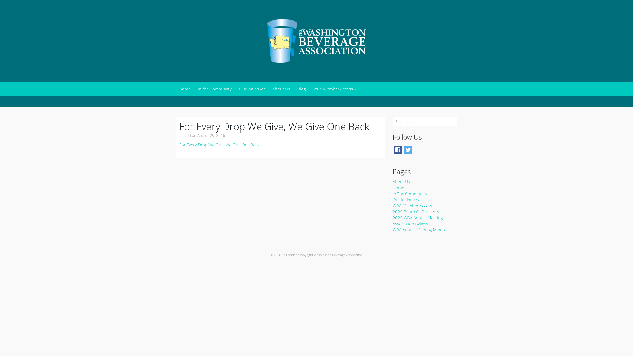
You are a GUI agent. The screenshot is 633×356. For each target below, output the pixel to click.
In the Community (215, 89)
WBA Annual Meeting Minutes (420, 230)
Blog (301, 89)
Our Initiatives (252, 89)
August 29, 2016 (211, 135)
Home (185, 89)
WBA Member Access (333, 89)
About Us (281, 89)
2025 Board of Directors (416, 212)
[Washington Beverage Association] (316, 40)
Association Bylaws (410, 224)
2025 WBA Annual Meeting (418, 218)
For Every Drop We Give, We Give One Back (274, 126)
